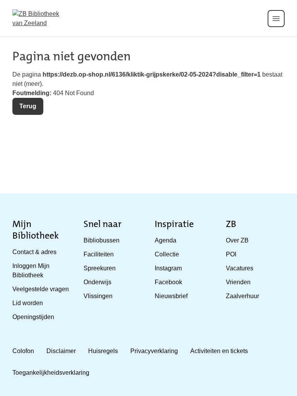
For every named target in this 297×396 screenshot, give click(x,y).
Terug (27, 106)
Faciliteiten (99, 254)
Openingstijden (33, 317)
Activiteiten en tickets (219, 351)
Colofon (23, 351)
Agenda (165, 240)
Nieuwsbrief (171, 296)
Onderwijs (97, 282)
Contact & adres (34, 252)
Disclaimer (61, 351)
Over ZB (237, 240)
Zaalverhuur (242, 296)
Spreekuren (100, 268)
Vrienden (238, 282)
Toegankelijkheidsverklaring (50, 372)
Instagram (168, 268)
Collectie (167, 254)
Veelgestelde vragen (40, 289)
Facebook (168, 282)
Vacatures (239, 268)
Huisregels (103, 351)
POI (231, 254)
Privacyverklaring (154, 351)
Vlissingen (98, 296)
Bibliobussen (101, 240)
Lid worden (27, 303)
